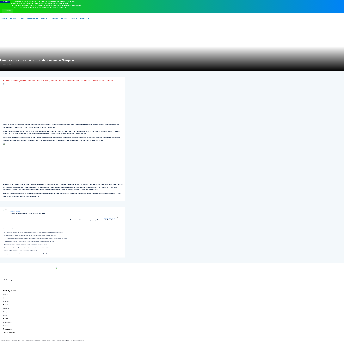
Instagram (6, 312)
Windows (6, 301)
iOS (4, 298)
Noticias (4, 18)
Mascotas (74, 18)
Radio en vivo (7, 322)
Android (5, 295)
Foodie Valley (84, 18)
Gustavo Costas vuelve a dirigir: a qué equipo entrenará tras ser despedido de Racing (38, 7)
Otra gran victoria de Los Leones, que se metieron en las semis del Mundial (26, 253)
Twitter (5, 315)
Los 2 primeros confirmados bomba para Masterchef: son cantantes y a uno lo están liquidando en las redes (46, 5)
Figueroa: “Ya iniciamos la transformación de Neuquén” (20, 250)
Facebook (6, 308)
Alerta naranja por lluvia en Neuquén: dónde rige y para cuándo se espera (25, 244)
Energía (44, 18)
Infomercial (54, 18)
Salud (22, 18)
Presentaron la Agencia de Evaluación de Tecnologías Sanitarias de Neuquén (26, 247)
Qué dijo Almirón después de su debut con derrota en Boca (27, 213)
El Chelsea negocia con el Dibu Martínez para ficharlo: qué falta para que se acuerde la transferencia (43, 2)
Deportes (13, 18)
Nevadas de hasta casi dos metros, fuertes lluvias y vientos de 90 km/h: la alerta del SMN (39, 3)
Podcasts (64, 18)
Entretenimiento (32, 18)
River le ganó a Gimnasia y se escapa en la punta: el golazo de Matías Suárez (92, 219)
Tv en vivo (6, 326)
